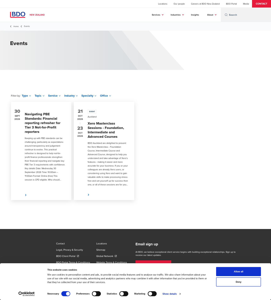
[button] (261, 4)
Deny (238, 282)
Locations (162, 3)
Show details (169, 293)
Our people (179, 3)
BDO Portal (231, 3)
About (210, 14)
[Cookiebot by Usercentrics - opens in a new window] (26, 294)
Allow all (238, 271)
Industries (176, 14)
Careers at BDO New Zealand (205, 3)
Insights (195, 14)
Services (156, 14)
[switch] (96, 293)
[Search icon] (226, 14)
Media (246, 3)
